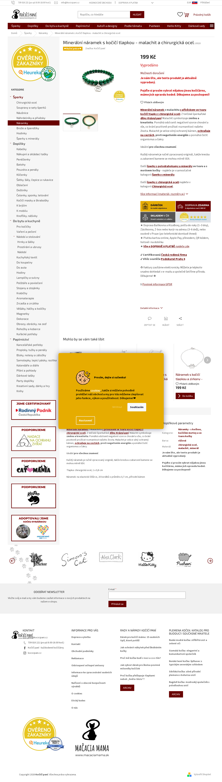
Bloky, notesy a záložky (31, 355)
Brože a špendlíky (27, 128)
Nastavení (85, 420)
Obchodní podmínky (82, 651)
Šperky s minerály (27, 138)
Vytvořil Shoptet (202, 774)
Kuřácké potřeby (26, 334)
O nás (74, 708)
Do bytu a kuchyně (26, 221)
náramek (159, 110)
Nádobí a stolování (28, 236)
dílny (150, 118)
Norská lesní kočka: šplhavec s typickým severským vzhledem (186, 663)
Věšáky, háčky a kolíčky (31, 308)
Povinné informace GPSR (157, 284)
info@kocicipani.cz (38, 637)
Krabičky (21, 293)
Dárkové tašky (25, 375)
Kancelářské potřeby (29, 344)
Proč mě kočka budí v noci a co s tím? (140, 658)
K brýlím (21, 205)
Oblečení (22, 185)
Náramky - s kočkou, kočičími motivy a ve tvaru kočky (190, 433)
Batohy (20, 164)
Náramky (22, 123)
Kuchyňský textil (26, 257)
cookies (95, 390)
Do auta (21, 267)
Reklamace (77, 658)
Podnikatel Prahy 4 (173, 259)
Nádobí (21, 252)
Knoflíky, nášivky (26, 215)
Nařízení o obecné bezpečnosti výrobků (88, 684)
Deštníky (22, 190)
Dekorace (22, 318)
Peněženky (23, 159)
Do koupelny (24, 262)
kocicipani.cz (34, 653)
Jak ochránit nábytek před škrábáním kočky (140, 649)
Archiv (127, 687)
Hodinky (21, 133)
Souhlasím (137, 407)
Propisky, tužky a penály (31, 349)
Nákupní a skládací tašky (32, 154)
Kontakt (75, 644)
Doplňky (19, 144)
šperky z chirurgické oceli (163, 182)
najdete (166, 246)
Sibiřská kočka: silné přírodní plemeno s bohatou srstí (185, 673)
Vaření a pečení (26, 231)
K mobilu (22, 210)
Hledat (137, 14)
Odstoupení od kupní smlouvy (87, 665)
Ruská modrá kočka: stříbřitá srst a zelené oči (188, 642)
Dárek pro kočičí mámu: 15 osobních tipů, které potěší (140, 639)
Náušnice (22, 112)
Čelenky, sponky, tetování (32, 195)
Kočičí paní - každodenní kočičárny (46, 647)
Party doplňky (25, 380)
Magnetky (22, 313)
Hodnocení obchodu (100, 2)
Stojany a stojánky (28, 288)
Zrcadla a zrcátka (27, 303)
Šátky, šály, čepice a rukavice (34, 179)
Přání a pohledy (26, 370)
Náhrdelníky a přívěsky (30, 117)
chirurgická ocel (187, 445)
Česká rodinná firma (174, 255)
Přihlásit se (117, 603)
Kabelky (21, 149)
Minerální (146, 110)
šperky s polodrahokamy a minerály (169, 166)
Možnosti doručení (152, 73)
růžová (182, 440)
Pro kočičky (23, 226)
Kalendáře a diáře (27, 365)
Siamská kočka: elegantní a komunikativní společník (184, 652)
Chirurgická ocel (26, 102)
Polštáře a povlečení (29, 283)
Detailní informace (149, 308)
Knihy (19, 391)
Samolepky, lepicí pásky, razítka (36, 360)
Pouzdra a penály (27, 169)
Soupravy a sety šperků (31, 107)
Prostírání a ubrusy (29, 246)
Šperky (18, 97)
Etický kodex (78, 700)
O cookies (76, 693)
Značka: (95, 48)
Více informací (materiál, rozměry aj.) (162, 194)
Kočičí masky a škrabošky (32, 200)
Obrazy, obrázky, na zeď (31, 323)
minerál (194, 448)
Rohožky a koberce (28, 329)
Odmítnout (117, 407)
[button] (210, 560)
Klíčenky (21, 174)
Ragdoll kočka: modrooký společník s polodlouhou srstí (189, 684)
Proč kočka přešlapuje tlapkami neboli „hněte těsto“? (137, 677)
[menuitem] (16, 26)
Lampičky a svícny (27, 277)
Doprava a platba (128, 2)
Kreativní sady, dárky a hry (33, 385)
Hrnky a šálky (25, 241)
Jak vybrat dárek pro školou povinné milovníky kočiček (140, 667)
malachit (183, 448)
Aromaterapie (25, 298)
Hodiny (20, 272)
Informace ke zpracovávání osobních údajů (91, 674)
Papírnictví (21, 339)
